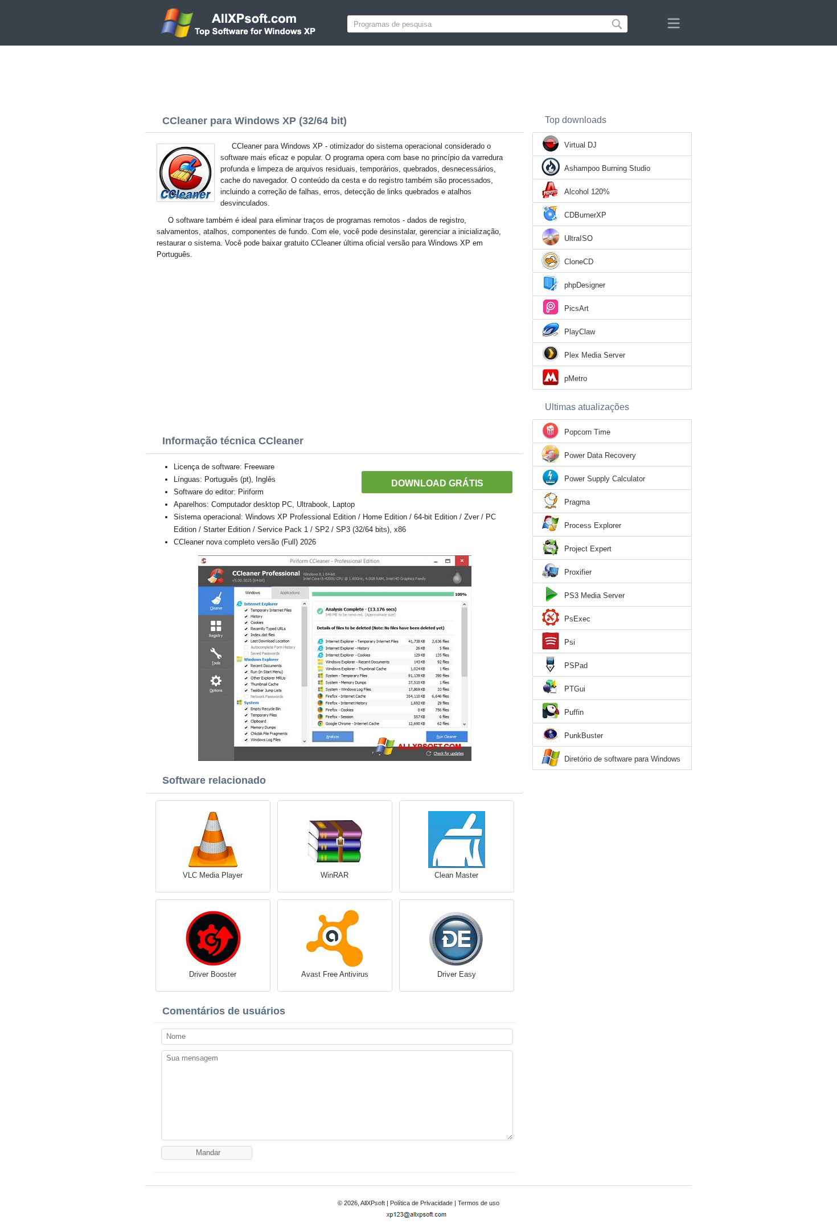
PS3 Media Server (594, 595)
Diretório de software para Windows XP (622, 760)
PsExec (577, 619)
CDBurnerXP (585, 215)
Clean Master (456, 875)
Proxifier (578, 572)
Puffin (574, 712)
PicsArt (576, 308)
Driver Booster (212, 974)
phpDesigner (584, 285)
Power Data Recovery (600, 455)
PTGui (574, 689)
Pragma (577, 502)
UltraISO (578, 238)
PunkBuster (583, 735)
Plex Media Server (594, 355)
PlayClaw (579, 332)
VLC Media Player (213, 875)
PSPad (576, 665)
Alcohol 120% (587, 191)
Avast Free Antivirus (334, 974)
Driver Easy (456, 974)
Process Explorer (592, 525)
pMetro (575, 378)
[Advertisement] (418, 77)
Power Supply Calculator (604, 478)
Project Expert (588, 549)
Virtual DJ (580, 145)
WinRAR (334, 875)
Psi (569, 642)
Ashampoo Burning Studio (607, 168)
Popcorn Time (587, 432)
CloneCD (578, 261)
